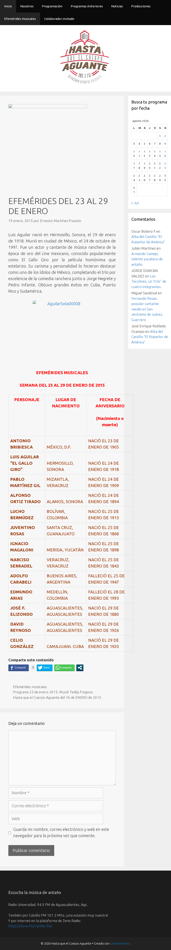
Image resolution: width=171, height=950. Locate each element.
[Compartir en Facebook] (18, 667)
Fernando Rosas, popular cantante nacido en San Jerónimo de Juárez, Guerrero (147, 309)
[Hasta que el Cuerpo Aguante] (85, 57)
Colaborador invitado (59, 18)
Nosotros (27, 6)
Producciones (141, 6)
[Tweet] (45, 667)
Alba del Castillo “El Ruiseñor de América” (149, 336)
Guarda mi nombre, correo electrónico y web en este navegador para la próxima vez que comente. (61, 832)
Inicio (8, 6)
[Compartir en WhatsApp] (64, 667)
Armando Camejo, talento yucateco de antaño (147, 259)
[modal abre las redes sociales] (79, 667)
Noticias (117, 6)
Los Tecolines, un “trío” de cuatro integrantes (148, 281)
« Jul (135, 203)
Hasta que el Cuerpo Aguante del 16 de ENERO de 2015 (57, 697)
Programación (52, 6)
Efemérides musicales (20, 18)
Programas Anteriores (87, 6)
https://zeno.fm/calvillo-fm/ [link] (30, 926)
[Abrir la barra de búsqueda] (165, 19)
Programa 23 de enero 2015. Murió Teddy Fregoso (53, 692)
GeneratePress (120, 943)
